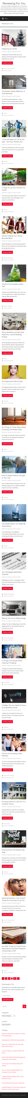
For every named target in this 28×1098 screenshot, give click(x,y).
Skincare (6, 401)
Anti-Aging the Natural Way (12, 381)
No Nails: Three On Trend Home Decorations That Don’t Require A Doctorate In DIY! (14, 948)
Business (10, 258)
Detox (5, 306)
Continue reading (7, 63)
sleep (12, 775)
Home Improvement (9, 68)
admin (18, 51)
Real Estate (11, 594)
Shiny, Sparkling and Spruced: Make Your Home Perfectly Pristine (13, 334)
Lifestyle (10, 306)
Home (5, 113)
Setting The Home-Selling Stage (14, 618)
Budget (6, 258)
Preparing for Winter (9, 49)
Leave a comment (8, 115)
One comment (7, 70)
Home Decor (7, 775)
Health (5, 161)
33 (15, 978)
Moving (6, 872)
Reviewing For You (14, 3)
